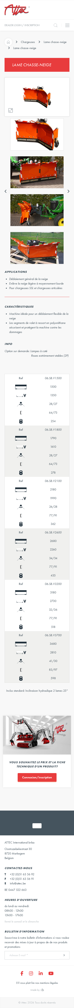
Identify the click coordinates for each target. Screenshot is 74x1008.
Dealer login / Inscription (22, 25)
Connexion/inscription (37, 777)
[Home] (8, 42)
